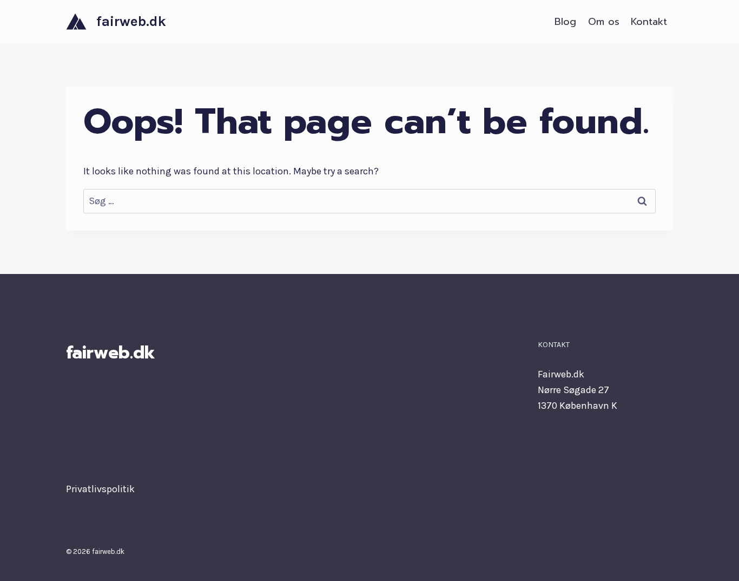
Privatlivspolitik (100, 489)
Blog (565, 21)
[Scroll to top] (714, 561)
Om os (603, 21)
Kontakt (649, 21)
